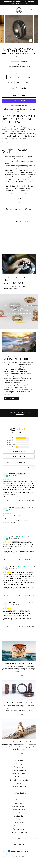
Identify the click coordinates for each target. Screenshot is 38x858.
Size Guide (19, 198)
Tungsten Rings (19, 767)
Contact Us (19, 803)
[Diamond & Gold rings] (19, 729)
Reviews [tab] (6, 463)
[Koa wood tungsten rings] (19, 690)
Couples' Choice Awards (19, 832)
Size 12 (23, 88)
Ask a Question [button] (20, 456)
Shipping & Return (19, 809)
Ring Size (19, 73)
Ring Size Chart (19, 816)
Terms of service (19, 829)
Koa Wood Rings (19, 773)
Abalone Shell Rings (19, 770)
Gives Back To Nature (19, 806)
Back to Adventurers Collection (20, 413)
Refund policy (19, 826)
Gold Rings (19, 760)
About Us (19, 800)
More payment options (19, 106)
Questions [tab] (19, 463)
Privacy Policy (19, 822)
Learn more (11, 398)
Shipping (14, 66)
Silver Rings (19, 764)
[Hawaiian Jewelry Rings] (19, 651)
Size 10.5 (28, 83)
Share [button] (7, 500)
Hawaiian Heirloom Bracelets (19, 790)
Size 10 (18, 83)
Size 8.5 (19, 77)
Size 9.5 (9, 83)
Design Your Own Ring (19, 793)
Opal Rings (19, 777)
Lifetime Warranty (19, 813)
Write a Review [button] (20, 452)
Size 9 (28, 77)
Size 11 (14, 88)
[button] (30, 500)
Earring (19, 783)
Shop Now (19, 675)
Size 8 (10, 77)
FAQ (19, 202)
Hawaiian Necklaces (19, 786)
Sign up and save (18, 838)
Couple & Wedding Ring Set (19, 780)
